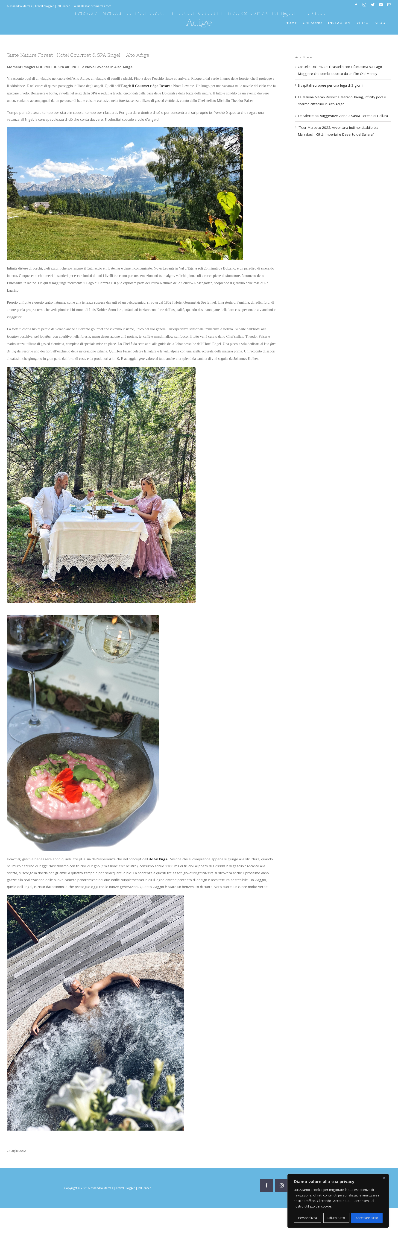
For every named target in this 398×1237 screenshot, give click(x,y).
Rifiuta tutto (336, 1218)
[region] (338, 1201)
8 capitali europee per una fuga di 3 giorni (330, 85)
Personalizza (307, 1218)
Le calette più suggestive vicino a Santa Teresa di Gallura (343, 115)
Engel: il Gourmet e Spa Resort (145, 86)
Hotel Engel (158, 859)
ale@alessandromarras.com (92, 6)
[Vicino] (384, 1178)
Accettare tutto (367, 1218)
